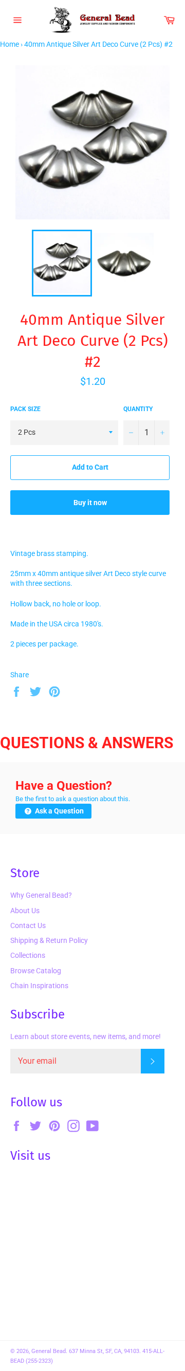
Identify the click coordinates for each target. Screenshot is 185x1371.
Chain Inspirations (39, 985)
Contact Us (28, 925)
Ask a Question (58, 811)
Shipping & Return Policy (49, 940)
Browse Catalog (35, 971)
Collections (27, 955)
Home (9, 44)
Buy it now (90, 502)
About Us (25, 910)
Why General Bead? (41, 895)
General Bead (48, 1351)
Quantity (138, 409)
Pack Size (25, 409)
